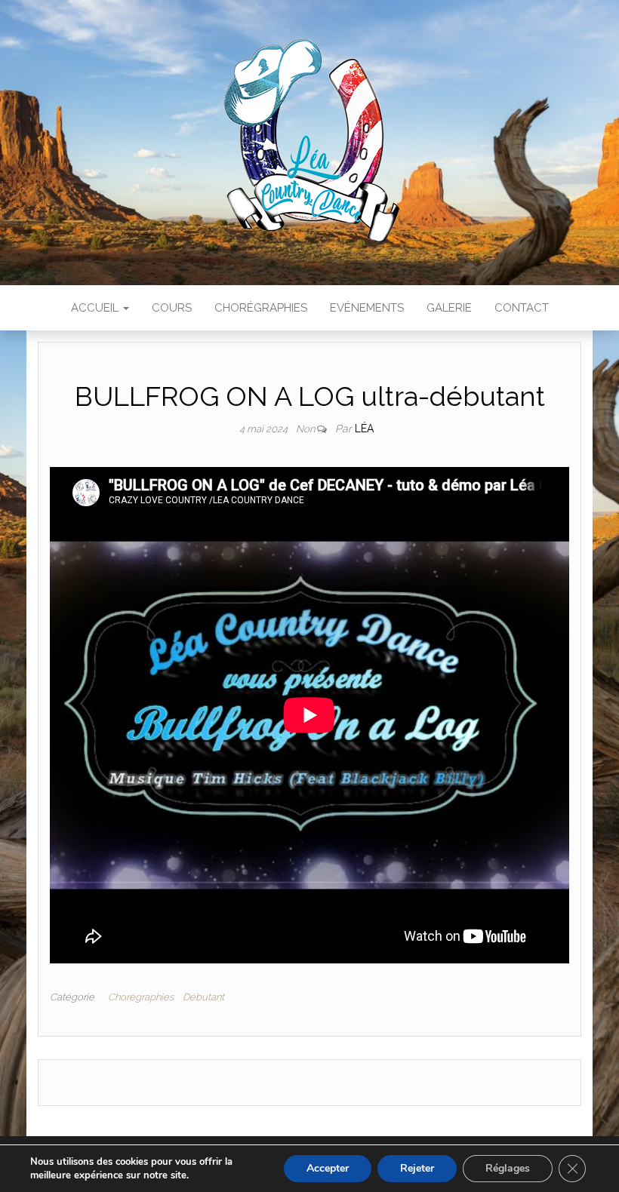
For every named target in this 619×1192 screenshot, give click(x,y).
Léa (364, 428)
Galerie (449, 308)
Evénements (367, 308)
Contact (521, 308)
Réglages (507, 1168)
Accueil (96, 308)
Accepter (327, 1168)
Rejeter (417, 1168)
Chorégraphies (260, 308)
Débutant (203, 997)
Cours (172, 308)
